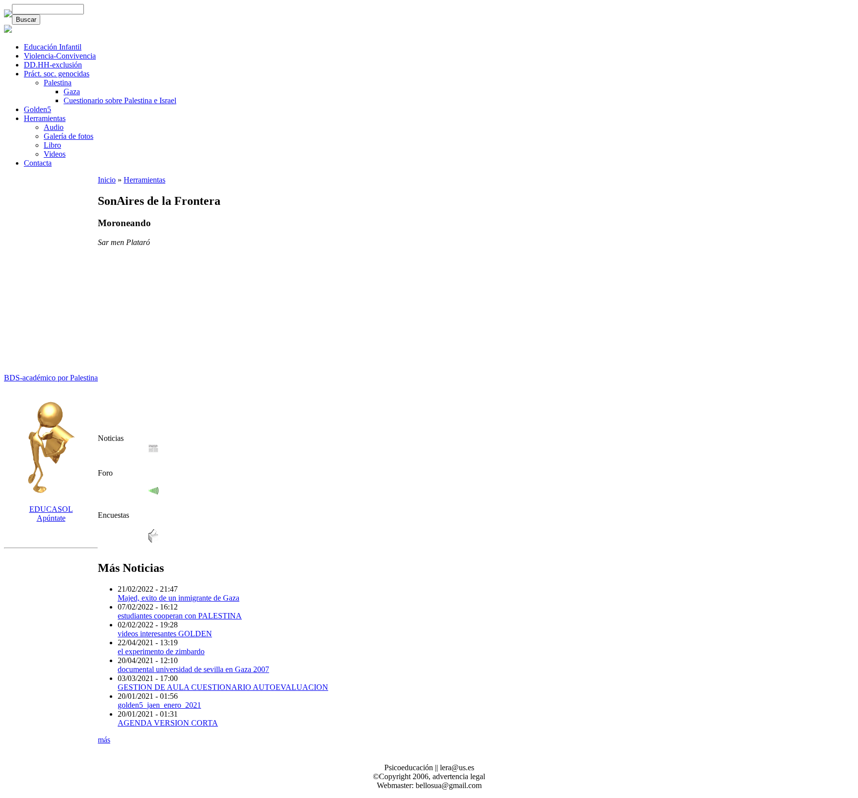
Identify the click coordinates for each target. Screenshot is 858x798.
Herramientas (45, 118)
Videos (55, 154)
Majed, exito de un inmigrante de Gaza (178, 598)
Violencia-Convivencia (60, 56)
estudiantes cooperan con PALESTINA (180, 616)
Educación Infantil (52, 47)
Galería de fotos (68, 136)
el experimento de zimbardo (161, 651)
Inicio (107, 180)
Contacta (38, 163)
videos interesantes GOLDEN (165, 633)
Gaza (72, 91)
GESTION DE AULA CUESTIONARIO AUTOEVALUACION (223, 687)
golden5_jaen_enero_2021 (159, 705)
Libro (52, 145)
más (104, 740)
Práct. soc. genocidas (56, 73)
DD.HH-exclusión (53, 65)
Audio (54, 127)
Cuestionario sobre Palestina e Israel (120, 100)
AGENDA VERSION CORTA (168, 723)
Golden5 (37, 109)
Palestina (58, 82)
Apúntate (51, 513)
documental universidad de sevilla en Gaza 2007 (193, 669)
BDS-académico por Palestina (51, 377)
